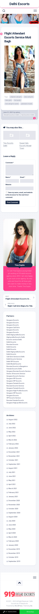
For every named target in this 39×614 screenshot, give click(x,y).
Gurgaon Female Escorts (15, 383)
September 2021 (14, 464)
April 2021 (12, 484)
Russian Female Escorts (15, 400)
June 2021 (12, 476)
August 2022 (12, 419)
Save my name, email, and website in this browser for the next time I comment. (19, 195)
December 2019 (14, 549)
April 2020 (12, 533)
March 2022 (12, 440)
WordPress (19, 606)
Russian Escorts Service (15, 386)
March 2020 (12, 537)
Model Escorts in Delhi (11, 115)
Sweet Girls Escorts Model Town (25, 145)
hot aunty (17, 100)
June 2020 (12, 525)
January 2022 (13, 448)
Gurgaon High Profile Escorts (17, 391)
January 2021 (13, 496)
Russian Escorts (12, 344)
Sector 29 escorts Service (15, 373)
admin (18, 112)
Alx (31, 606)
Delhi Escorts (19, 4)
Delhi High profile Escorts (15, 335)
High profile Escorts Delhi (15, 337)
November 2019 (14, 553)
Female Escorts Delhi (14, 369)
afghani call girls (16, 97)
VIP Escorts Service (13, 398)
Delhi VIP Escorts (12, 361)
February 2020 (13, 541)
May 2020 (11, 529)
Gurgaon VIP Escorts (14, 378)
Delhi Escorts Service (14, 359)
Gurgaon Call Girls (13, 327)
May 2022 (11, 432)
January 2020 (13, 545)
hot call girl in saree (11, 104)
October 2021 (13, 460)
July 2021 (11, 472)
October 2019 (13, 557)
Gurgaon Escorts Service (15, 376)
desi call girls (28, 97)
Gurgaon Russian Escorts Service (18, 371)
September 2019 (14, 561)
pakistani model (26, 104)
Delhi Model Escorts (13, 364)
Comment (10, 163)
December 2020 (14, 500)
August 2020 (12, 517)
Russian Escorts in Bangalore (17, 366)
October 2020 (13, 509)
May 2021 (11, 480)
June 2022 (12, 428)
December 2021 (14, 452)
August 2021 (12, 468)
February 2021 (13, 492)
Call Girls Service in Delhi (15, 357)
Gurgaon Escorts (12, 320)
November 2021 (14, 456)
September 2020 (14, 513)
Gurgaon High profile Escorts (16, 403)
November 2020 (14, 505)
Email (22, 177)
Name (8, 177)
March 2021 (12, 488)
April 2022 (12, 436)
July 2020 (11, 521)
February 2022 (13, 444)
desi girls (8, 100)
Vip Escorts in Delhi (27, 115)
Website (8, 184)
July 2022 (11, 424)
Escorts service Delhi (14, 339)
